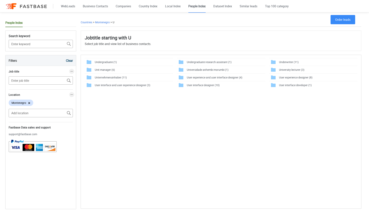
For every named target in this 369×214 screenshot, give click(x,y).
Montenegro (102, 22)
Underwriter (289, 62)
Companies (123, 6)
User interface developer (295, 85)
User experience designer (295, 77)
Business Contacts (95, 6)
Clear (69, 60)
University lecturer (291, 70)
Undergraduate (106, 62)
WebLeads (68, 6)
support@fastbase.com (23, 134)
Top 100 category (277, 6)
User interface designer (203, 85)
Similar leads (248, 6)
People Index (197, 6)
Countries (86, 22)
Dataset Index (222, 6)
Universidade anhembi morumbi (208, 70)
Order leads (343, 19)
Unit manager (105, 70)
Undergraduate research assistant (209, 62)
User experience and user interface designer (214, 77)
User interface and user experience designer (122, 85)
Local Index (173, 6)
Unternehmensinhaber (111, 77)
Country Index (148, 6)
